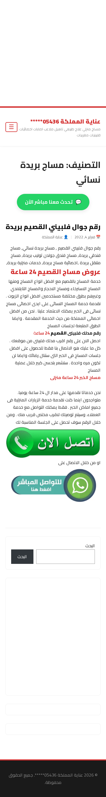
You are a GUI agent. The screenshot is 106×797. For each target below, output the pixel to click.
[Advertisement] (53, 53)
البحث (90, 546)
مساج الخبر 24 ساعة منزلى (75, 378)
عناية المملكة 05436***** (65, 121)
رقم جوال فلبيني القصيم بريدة (53, 227)
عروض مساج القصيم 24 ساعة (56, 272)
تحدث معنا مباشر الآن (53, 201)
